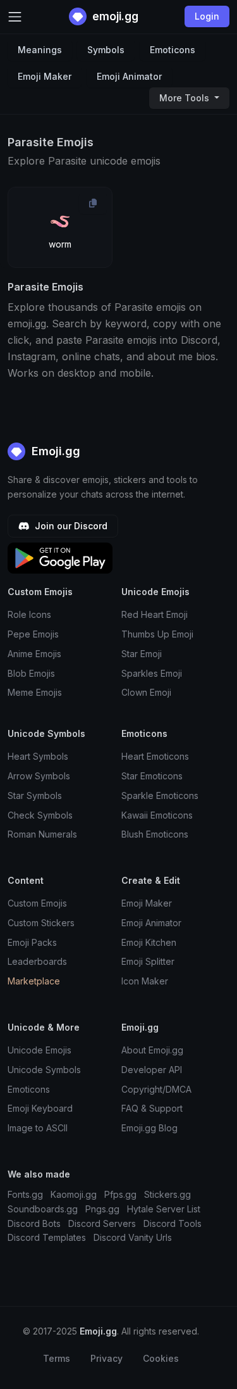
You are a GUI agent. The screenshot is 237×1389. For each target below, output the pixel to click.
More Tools (185, 97)
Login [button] (207, 16)
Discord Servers (102, 1223)
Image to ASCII (38, 1127)
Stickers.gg (167, 1194)
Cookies (161, 1358)
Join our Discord (69, 525)
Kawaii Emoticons (157, 815)
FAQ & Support (152, 1108)
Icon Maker (144, 981)
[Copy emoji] (93, 203)
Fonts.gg (25, 1194)
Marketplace (34, 981)
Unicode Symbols (44, 1069)
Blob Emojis (31, 673)
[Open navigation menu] (15, 17)
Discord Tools (172, 1223)
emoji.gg (114, 16)
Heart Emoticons (155, 756)
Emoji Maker (44, 76)
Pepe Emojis (33, 634)
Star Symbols (35, 795)
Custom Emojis (37, 903)
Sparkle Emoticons (159, 795)
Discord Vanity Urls (133, 1237)
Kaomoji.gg (74, 1194)
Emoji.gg (54, 451)
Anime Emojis (34, 653)
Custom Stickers (41, 922)
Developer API (151, 1069)
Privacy (106, 1358)
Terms (56, 1358)
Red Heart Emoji (154, 614)
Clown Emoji (146, 692)
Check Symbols (40, 815)
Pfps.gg (120, 1194)
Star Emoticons (152, 775)
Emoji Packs (32, 942)
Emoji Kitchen (148, 942)
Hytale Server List (163, 1209)
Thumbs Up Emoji (157, 634)
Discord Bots (34, 1223)
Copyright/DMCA (156, 1089)
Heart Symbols (38, 756)
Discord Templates (47, 1237)
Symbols (106, 49)
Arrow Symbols (39, 775)
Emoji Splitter (147, 961)
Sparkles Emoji (151, 673)
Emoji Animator (129, 76)
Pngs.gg (102, 1209)
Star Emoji (141, 653)
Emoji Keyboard (40, 1108)
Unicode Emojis (39, 1050)
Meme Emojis (35, 692)
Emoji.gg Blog (149, 1127)
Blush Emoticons (154, 834)
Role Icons (29, 614)
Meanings (40, 49)
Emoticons (172, 49)
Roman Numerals (42, 834)
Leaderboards (37, 961)
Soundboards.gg (43, 1209)
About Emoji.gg (152, 1050)
